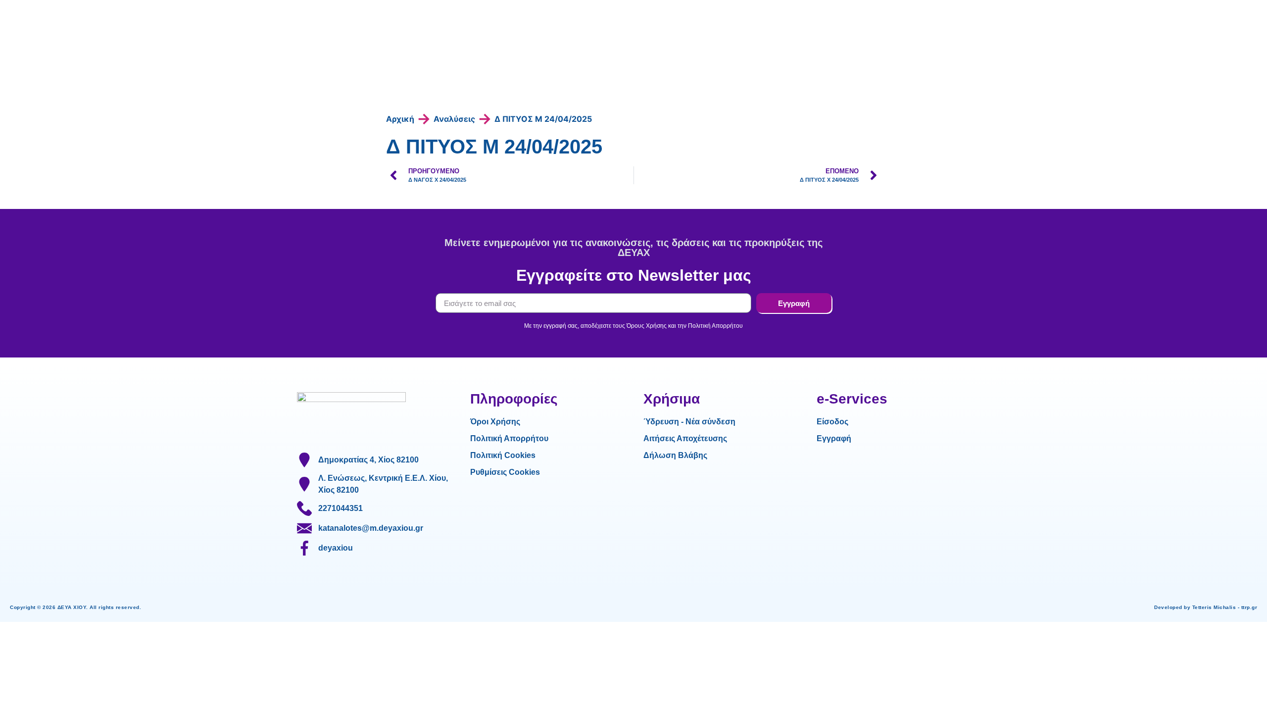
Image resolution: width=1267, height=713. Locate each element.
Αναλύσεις (454, 119)
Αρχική (400, 119)
